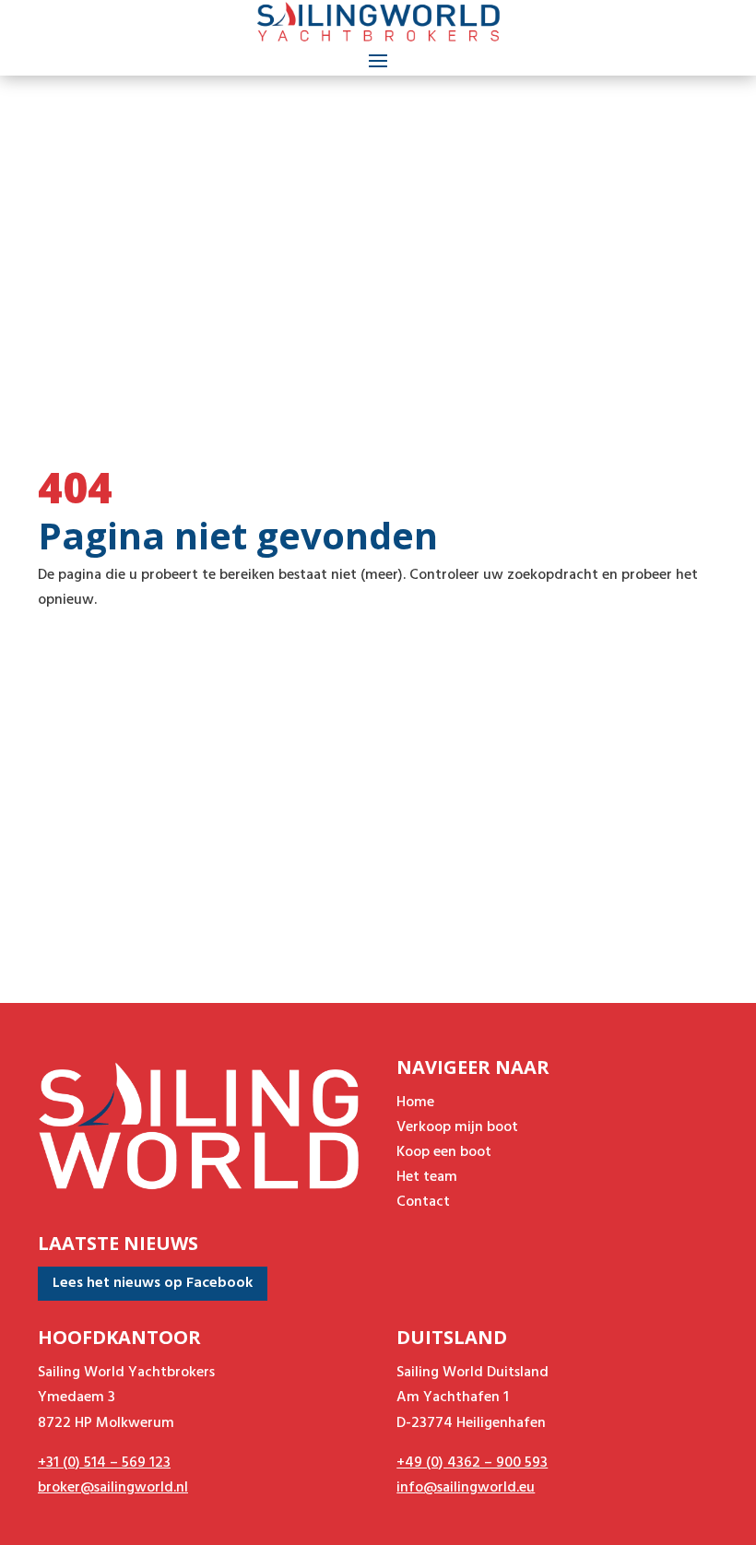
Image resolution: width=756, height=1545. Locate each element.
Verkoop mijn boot (457, 1127)
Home (415, 1103)
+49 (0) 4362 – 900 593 (472, 1463)
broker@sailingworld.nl (113, 1488)
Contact (423, 1202)
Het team (426, 1177)
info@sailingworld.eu (465, 1488)
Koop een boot (443, 1152)
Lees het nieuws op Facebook (153, 1283)
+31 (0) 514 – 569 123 (104, 1463)
